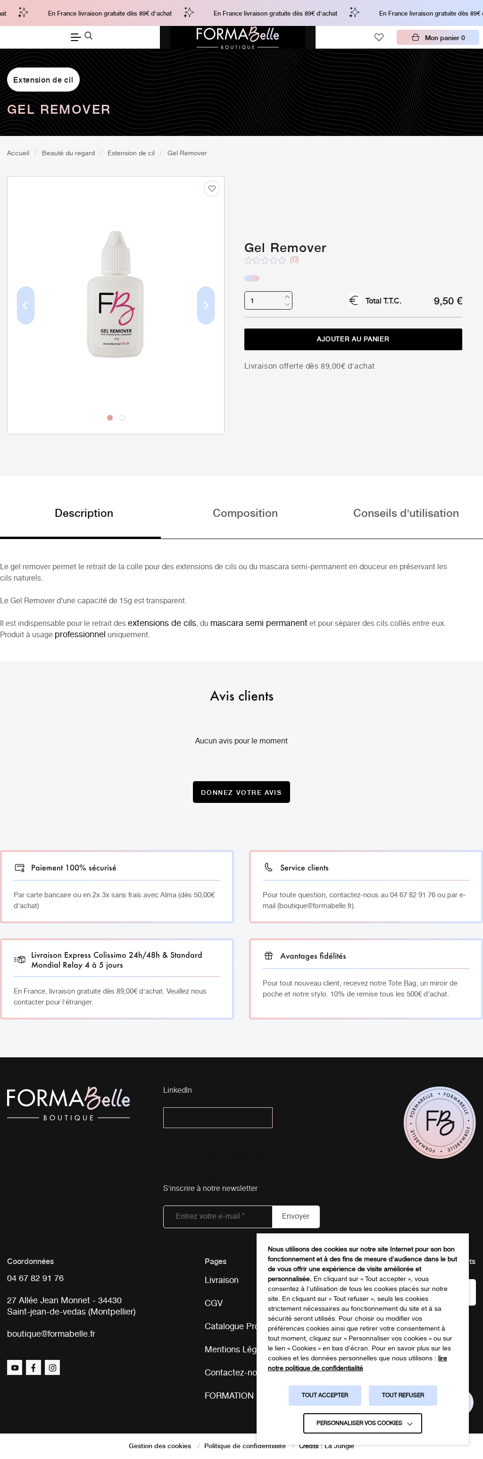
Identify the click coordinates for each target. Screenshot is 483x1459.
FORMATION (229, 1396)
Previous (25, 320)
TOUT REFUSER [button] (403, 1395)
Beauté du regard (68, 153)
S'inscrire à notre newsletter (210, 1189)
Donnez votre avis (241, 792)
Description (84, 512)
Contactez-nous (235, 1373)
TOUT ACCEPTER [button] (325, 1395)
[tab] (80, 521)
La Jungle (339, 1445)
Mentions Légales (238, 1350)
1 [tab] (109, 417)
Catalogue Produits (241, 1326)
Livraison (222, 1280)
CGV (214, 1303)
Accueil (18, 153)
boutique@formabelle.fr (51, 1334)
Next (206, 320)
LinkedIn (177, 1091)
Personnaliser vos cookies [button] (359, 1423)
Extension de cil (43, 79)
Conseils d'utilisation (406, 512)
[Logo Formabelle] (238, 37)
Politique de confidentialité (245, 1445)
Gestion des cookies (160, 1445)
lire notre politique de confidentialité (357, 1363)
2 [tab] (121, 417)
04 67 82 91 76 (35, 1278)
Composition (245, 512)
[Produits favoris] (379, 37)
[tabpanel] (116, 286)
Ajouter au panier (353, 339)
